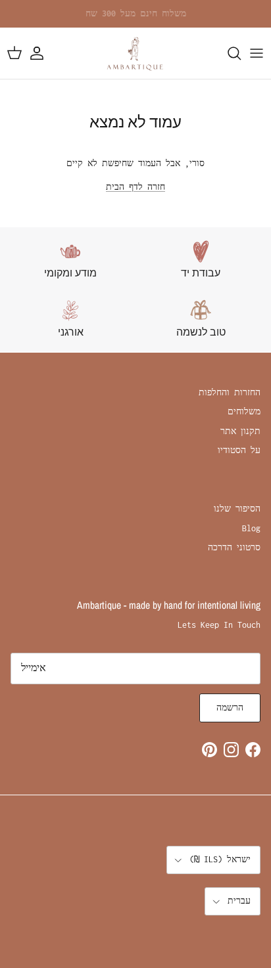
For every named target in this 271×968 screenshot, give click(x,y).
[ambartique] (135, 53)
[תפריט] (256, 53)
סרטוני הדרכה (234, 547)
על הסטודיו (239, 450)
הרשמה (229, 708)
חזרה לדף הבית (135, 187)
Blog (251, 528)
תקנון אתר (240, 431)
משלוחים (244, 411)
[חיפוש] (227, 53)
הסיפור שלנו (237, 509)
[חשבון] (43, 53)
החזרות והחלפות (229, 392)
